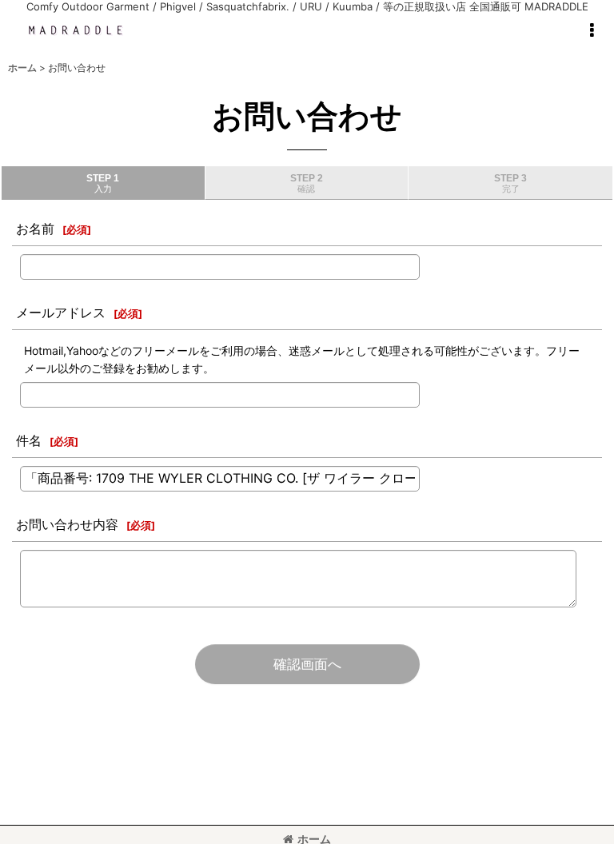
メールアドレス (61, 312)
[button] (591, 30)
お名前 (35, 229)
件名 (29, 440)
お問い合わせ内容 (67, 524)
